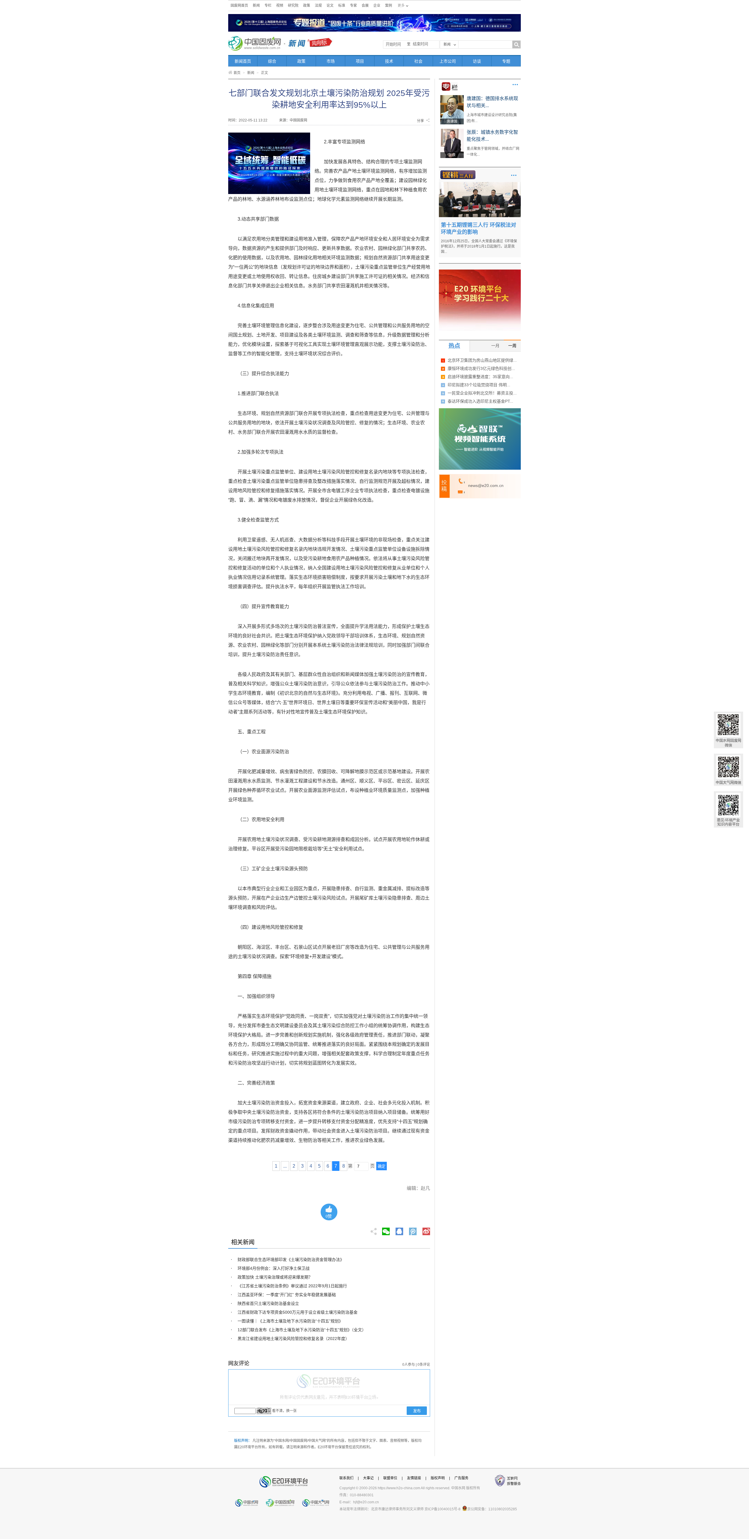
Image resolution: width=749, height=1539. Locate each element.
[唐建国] (452, 97)
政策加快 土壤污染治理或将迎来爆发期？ (275, 1277)
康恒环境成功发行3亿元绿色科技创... (481, 368)
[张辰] (452, 131)
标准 (341, 6)
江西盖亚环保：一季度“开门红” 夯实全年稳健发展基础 (287, 1294)
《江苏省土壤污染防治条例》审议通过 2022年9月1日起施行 (292, 1286)
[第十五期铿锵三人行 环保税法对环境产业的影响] (480, 184)
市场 (331, 61)
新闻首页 (243, 61)
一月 (495, 345)
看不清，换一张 (284, 1411)
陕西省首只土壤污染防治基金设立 (268, 1303)
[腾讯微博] (413, 1230)
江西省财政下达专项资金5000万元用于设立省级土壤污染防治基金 (298, 1312)
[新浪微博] (426, 1230)
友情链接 (414, 1478)
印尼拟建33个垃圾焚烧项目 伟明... (479, 384)
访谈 (477, 61)
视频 (279, 6)
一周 (512, 345)
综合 (272, 61)
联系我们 (346, 1478)
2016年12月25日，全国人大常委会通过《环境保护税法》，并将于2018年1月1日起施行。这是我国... (479, 246)
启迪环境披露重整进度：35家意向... (480, 376)
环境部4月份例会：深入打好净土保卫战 (274, 1268)
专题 (506, 61)
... (285, 1166)
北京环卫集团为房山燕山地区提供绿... (482, 360)
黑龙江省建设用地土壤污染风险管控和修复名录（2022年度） (293, 1338)
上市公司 (447, 61)
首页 (236, 73)
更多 (515, 84)
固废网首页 (239, 6)
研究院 (293, 6)
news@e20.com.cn (486, 485)
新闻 (256, 6)
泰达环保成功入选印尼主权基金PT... (480, 401)
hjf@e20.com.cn (366, 1502)
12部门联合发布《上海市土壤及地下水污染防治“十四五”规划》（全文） (302, 1329)
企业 (376, 6)
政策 (306, 6)
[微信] (386, 1230)
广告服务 (461, 1478)
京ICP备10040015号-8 (443, 1509)
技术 (389, 61)
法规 (318, 6)
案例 (388, 6)
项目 (360, 61)
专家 (353, 6)
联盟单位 (390, 1478)
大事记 (368, 1478)
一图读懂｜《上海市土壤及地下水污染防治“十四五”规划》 (290, 1321)
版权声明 (438, 1478)
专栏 (268, 6)
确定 (381, 1166)
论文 (330, 6)
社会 (418, 61)
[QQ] (399, 1230)
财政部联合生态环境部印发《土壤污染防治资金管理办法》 (291, 1259)
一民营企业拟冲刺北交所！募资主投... (482, 393)
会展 (365, 6)
